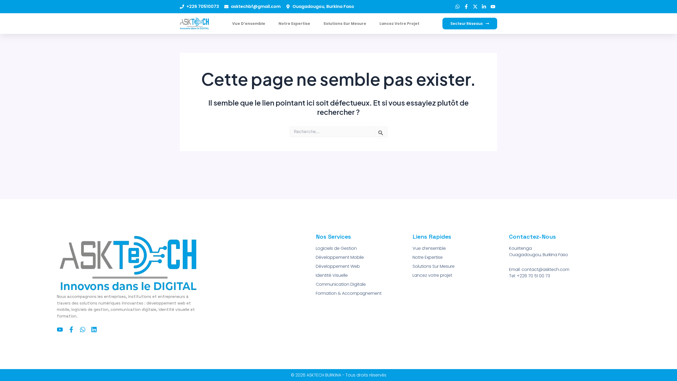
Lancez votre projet (399, 23)
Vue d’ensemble (248, 23)
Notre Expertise (294, 23)
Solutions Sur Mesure (344, 23)
